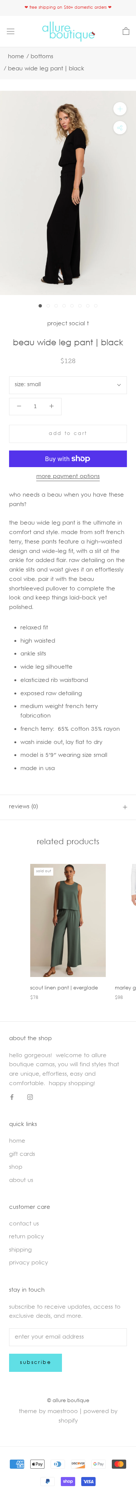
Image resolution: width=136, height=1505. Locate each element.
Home (16, 57)
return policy (26, 1237)
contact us (24, 1224)
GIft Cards (22, 1155)
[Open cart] (126, 31)
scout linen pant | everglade (64, 988)
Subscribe (35, 1362)
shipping (20, 1250)
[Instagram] (30, 1098)
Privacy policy (28, 1263)
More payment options (68, 477)
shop (15, 1167)
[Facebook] (12, 1098)
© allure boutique (68, 1401)
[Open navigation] (10, 31)
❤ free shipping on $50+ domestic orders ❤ (68, 8)
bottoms (42, 57)
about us (21, 1181)
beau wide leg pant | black (46, 69)
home (17, 1141)
